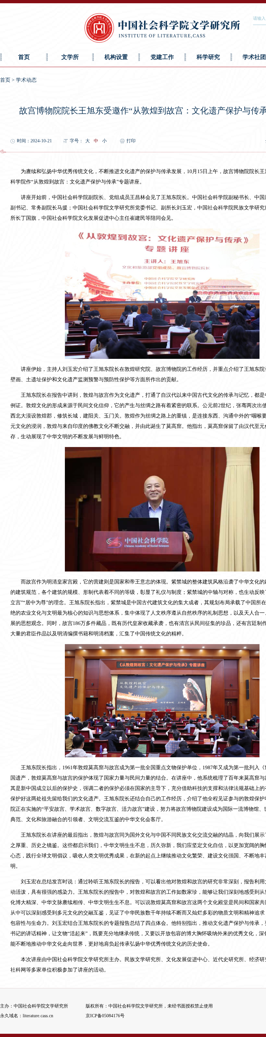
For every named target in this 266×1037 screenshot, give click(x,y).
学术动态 (26, 80)
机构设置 (116, 57)
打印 (131, 140)
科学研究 (208, 57)
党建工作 (162, 57)
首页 (24, 57)
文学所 (70, 57)
